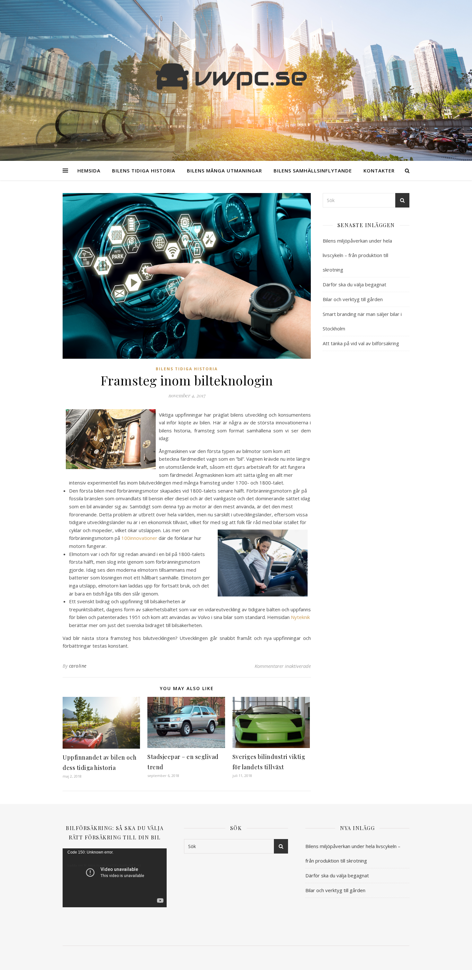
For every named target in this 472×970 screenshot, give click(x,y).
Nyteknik (300, 617)
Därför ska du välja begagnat (354, 284)
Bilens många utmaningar (224, 170)
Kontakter (379, 170)
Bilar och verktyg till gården (353, 299)
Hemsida (89, 170)
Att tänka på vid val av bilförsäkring (361, 343)
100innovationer (139, 538)
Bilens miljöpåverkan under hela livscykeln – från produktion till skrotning (357, 255)
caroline (78, 666)
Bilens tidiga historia (143, 170)
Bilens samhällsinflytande (313, 170)
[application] (115, 877)
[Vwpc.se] (236, 76)
